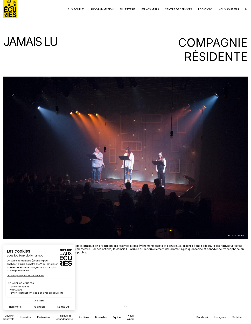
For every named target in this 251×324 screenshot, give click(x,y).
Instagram (220, 317)
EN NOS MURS (150, 9)
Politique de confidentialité (64, 317)
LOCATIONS (205, 9)
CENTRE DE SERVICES (178, 9)
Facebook (202, 317)
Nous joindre (131, 317)
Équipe (117, 317)
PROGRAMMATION (102, 9)
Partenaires (43, 317)
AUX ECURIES (76, 9)
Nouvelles (101, 317)
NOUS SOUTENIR (229, 9)
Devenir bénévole (8, 317)
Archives (84, 317)
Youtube (237, 317)
